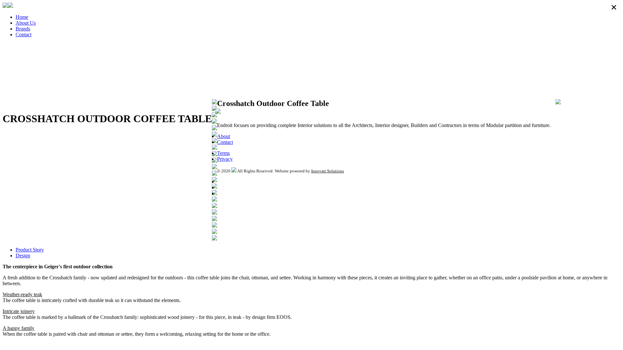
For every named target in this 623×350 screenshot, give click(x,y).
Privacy (225, 159)
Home (22, 17)
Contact (23, 34)
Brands (23, 28)
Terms (223, 153)
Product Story (30, 249)
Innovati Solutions (327, 171)
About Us (26, 23)
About (223, 136)
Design (23, 255)
